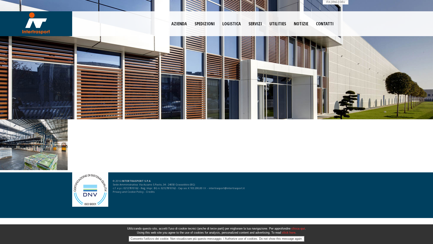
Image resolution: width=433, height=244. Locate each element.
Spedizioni (205, 23)
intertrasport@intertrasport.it (227, 188)
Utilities (277, 23)
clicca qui (298, 228)
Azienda (179, 23)
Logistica (231, 23)
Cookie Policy (135, 191)
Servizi (255, 23)
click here (288, 233)
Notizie (301, 23)
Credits (150, 191)
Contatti (325, 23)
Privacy (117, 191)
